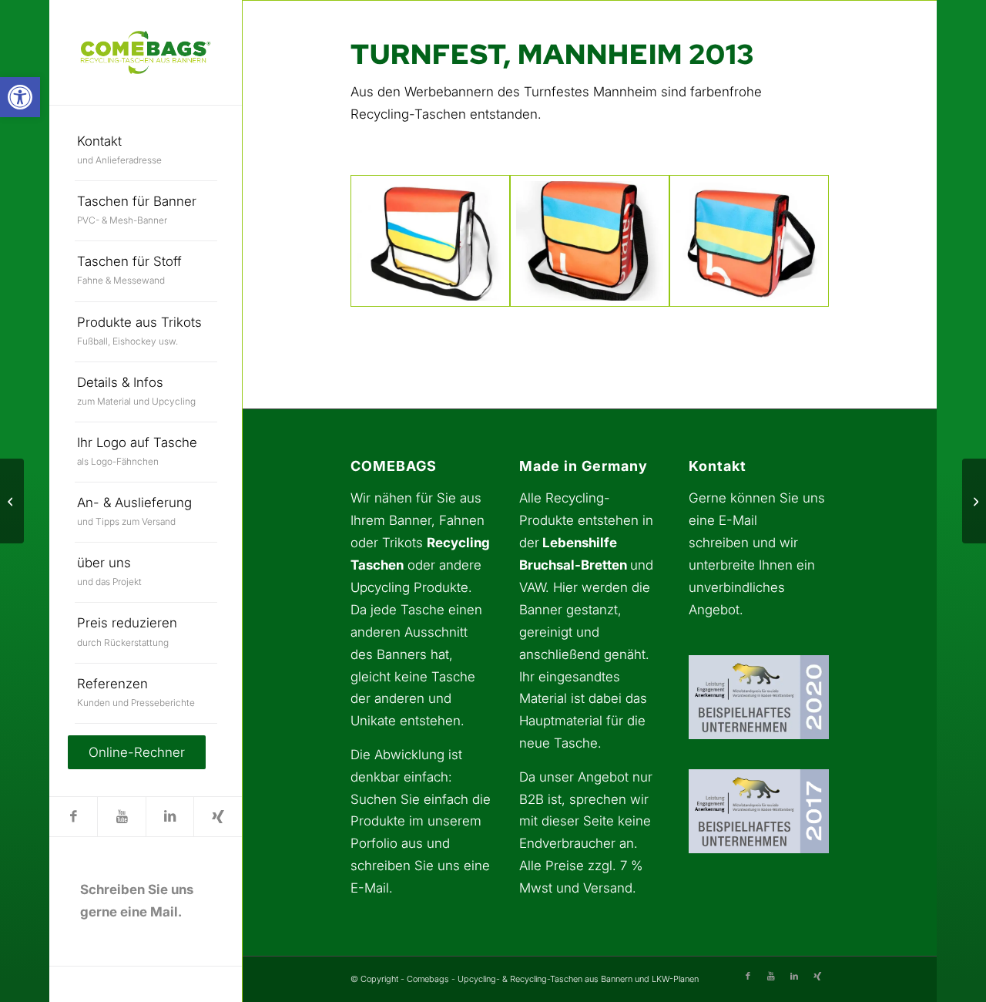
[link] (20, 97)
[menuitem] (146, 151)
